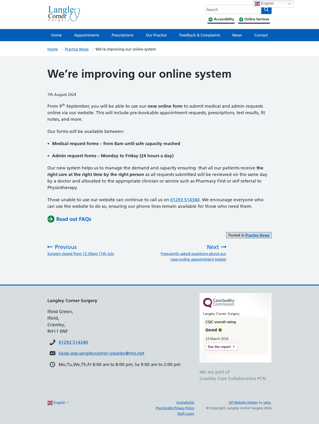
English (267, 3)
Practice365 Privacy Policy (175, 408)
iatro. (267, 402)
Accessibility (185, 402)
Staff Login (185, 414)
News (237, 35)
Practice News (77, 49)
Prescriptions (122, 35)
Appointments (86, 35)
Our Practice (156, 35)
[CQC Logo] (218, 306)
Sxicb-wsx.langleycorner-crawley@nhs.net (101, 353)
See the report (219, 347)
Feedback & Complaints (199, 35)
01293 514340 (185, 199)
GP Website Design (243, 402)
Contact (261, 35)
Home (56, 35)
